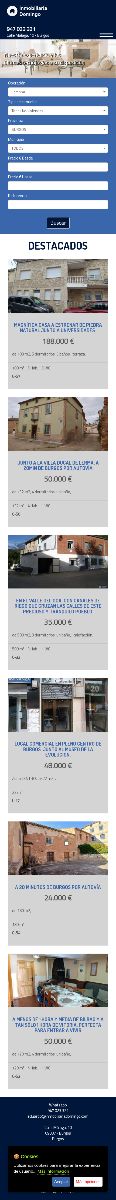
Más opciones (88, 1181)
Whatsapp (58, 1105)
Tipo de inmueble (22, 102)
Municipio (16, 139)
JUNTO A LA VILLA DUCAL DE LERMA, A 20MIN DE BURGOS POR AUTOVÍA (58, 465)
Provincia (15, 121)
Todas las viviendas (27, 110)
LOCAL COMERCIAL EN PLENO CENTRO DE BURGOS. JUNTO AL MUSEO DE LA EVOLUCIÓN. (58, 749)
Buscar (58, 222)
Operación (16, 83)
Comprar (18, 92)
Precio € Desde (20, 158)
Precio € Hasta (20, 177)
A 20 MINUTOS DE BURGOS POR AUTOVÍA (58, 887)
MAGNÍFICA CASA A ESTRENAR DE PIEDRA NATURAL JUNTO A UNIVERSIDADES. (58, 328)
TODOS (17, 148)
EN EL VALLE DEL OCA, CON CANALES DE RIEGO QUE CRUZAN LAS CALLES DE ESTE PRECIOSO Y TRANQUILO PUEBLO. (58, 605)
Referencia (17, 196)
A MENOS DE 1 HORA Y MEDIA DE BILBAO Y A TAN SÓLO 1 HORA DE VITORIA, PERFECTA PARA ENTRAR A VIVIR (58, 1024)
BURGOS (19, 129)
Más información (53, 1171)
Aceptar (61, 1181)
